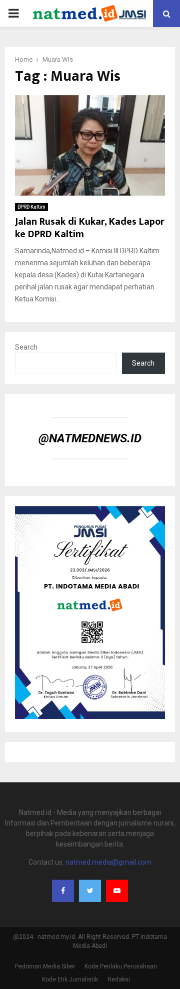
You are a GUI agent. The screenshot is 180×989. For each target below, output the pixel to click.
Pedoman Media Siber (45, 966)
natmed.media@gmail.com (109, 862)
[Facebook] (63, 891)
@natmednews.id (90, 438)
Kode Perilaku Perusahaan (120, 966)
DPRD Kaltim (32, 207)
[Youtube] (117, 891)
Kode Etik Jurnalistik (70, 979)
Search (26, 347)
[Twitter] (90, 891)
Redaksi (119, 979)
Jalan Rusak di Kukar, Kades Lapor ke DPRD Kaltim (89, 228)
